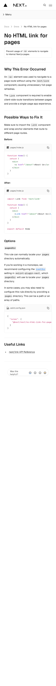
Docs (6, 26)
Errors (16, 26)
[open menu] (50, 5)
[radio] (30, 372)
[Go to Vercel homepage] (5, 5)
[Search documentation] (44, 5)
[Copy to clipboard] (48, 147)
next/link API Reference (22, 352)
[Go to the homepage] (20, 5)
